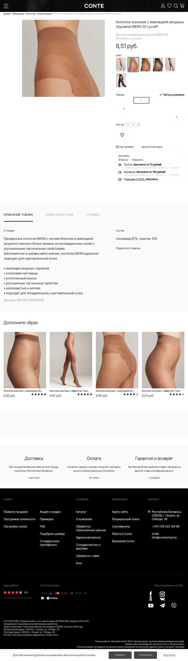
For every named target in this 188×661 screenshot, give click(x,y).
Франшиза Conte (123, 541)
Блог (79, 563)
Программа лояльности (19, 519)
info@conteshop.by (164, 537)
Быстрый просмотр (24, 375)
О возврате (154, 477)
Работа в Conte (122, 534)
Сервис (8, 499)
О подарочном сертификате (49, 543)
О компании (84, 519)
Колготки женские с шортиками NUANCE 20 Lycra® (24, 390)
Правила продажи (16, 511)
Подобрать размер (52, 534)
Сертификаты (121, 526)
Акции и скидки (50, 511)
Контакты (153, 499)
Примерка (46, 519)
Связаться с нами (87, 556)
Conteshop (82, 499)
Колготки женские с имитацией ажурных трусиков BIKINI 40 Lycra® (116, 390)
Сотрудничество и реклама (88, 546)
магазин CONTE (135, 179)
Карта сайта (120, 511)
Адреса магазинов (88, 537)
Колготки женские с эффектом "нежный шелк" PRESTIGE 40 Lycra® (70, 390)
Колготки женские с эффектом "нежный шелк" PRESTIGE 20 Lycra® (162, 390)
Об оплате (94, 477)
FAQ (42, 526)
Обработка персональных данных (91, 528)
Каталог (81, 511)
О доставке (33, 477)
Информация (119, 499)
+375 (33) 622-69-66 (165, 526)
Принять (120, 655)
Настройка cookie (15, 526)
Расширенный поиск (125, 519)
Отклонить (145, 655)
